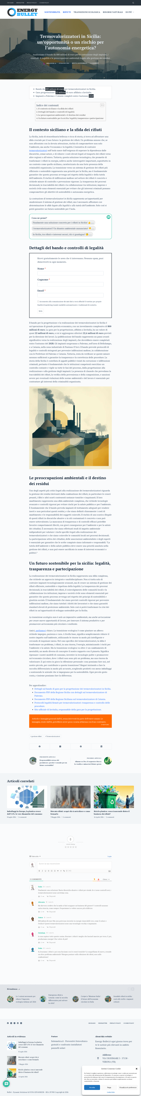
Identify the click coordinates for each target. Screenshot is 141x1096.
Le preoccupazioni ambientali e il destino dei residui (62, 115)
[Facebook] (39, 746)
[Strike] (48, 871)
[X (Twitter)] (60, 746)
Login (109, 856)
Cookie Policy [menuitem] (44, 3)
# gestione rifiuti (36, 736)
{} (67, 871)
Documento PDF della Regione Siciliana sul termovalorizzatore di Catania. (70, 699)
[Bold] (39, 871)
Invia (40, 311)
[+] (70, 871)
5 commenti (94, 63)
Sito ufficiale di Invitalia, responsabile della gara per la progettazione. (68, 709)
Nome (40, 268)
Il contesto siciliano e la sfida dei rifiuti (55, 108)
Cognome (42, 279)
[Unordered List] (54, 871)
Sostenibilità (82, 63)
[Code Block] (60, 871)
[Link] (64, 871)
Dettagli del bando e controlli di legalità (56, 111)
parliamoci (41, 630)
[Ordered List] (51, 871)
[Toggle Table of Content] (101, 105)
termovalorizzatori (38, 150)
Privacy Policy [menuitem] (32, 3)
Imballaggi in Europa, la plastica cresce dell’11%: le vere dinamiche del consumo (31, 1044)
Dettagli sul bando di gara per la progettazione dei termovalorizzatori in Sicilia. (72, 688)
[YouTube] (21, 1023)
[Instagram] (14, 1023)
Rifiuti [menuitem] (67, 12)
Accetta (92, 1087)
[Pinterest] (81, 746)
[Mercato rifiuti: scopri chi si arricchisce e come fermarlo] (70, 797)
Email (40, 290)
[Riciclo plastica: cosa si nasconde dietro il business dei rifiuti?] (114, 797)
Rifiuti (74, 63)
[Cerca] (133, 3)
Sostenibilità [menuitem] (52, 12)
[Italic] (42, 871)
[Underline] (45, 871)
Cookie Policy (111, 1092)
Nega (109, 1087)
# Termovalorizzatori (52, 736)
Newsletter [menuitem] (20, 3)
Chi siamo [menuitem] (10, 3)
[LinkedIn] (101, 746)
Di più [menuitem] (129, 12)
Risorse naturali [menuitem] (113, 12)
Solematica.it (57, 1041)
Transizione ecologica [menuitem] (87, 12)
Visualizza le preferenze (127, 1087)
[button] (136, 1069)
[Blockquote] (57, 871)
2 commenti (22, 817)
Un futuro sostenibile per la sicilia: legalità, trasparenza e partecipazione (71, 118)
